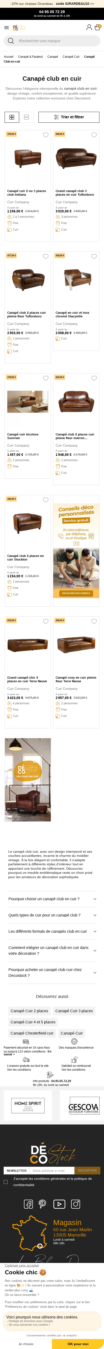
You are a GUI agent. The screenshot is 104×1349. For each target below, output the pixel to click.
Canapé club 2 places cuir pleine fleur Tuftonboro (26, 314)
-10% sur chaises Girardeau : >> (52, 4)
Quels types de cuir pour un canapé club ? (44, 915)
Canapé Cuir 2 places (29, 1011)
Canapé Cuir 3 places (74, 1011)
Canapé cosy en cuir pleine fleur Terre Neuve (76, 679)
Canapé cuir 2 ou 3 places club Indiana (26, 192)
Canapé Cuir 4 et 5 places (33, 1022)
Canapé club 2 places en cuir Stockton (25, 557)
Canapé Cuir (72, 1033)
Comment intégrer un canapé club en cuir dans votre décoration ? (48, 951)
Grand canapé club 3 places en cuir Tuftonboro (75, 192)
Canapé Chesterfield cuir (32, 1033)
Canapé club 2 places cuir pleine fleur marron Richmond (75, 436)
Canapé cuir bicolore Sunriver (22, 436)
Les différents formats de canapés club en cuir (47, 931)
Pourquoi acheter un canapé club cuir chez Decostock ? (45, 973)
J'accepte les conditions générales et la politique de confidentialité (52, 1182)
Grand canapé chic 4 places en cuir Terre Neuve (27, 679)
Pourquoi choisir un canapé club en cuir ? (44, 899)
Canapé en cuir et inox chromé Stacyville (72, 314)
